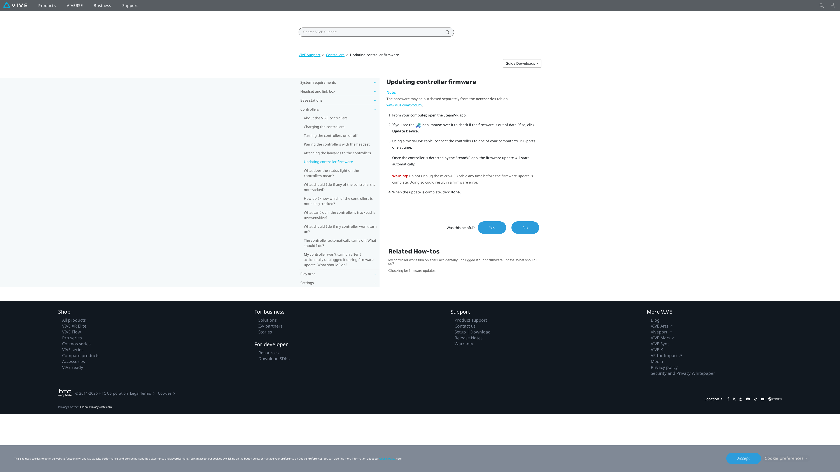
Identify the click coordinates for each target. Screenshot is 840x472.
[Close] (821, 5)
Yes (492, 227)
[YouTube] (762, 399)
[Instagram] (740, 399)
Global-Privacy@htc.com (96, 407)
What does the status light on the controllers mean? (331, 173)
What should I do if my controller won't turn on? (340, 229)
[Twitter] (734, 399)
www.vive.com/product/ (404, 105)
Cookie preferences (784, 458)
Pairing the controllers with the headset (337, 144)
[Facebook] (728, 399)
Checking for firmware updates (412, 270)
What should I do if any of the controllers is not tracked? (339, 187)
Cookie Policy (387, 458)
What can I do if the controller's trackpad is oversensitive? (339, 215)
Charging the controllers (324, 126)
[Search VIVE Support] (445, 32)
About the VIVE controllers (326, 118)
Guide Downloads (521, 63)
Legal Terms (140, 393)
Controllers (335, 54)
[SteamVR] (775, 399)
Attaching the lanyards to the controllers (337, 153)
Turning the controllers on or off (330, 135)
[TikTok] (755, 399)
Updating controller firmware (328, 161)
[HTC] (65, 393)
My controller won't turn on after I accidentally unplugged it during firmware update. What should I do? (339, 259)
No (525, 227)
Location (711, 398)
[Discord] (748, 399)
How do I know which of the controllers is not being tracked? (338, 201)
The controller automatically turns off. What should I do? (340, 243)
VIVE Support (309, 54)
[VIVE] (15, 5)
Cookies (165, 393)
